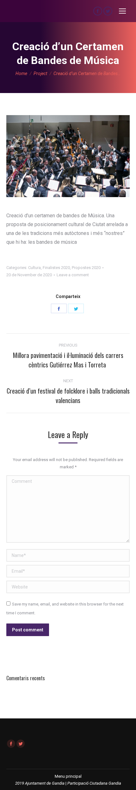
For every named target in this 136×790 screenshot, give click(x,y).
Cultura (34, 267)
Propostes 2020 (86, 267)
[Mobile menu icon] (122, 11)
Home (21, 73)
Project (40, 73)
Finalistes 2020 (56, 267)
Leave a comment (73, 274)
